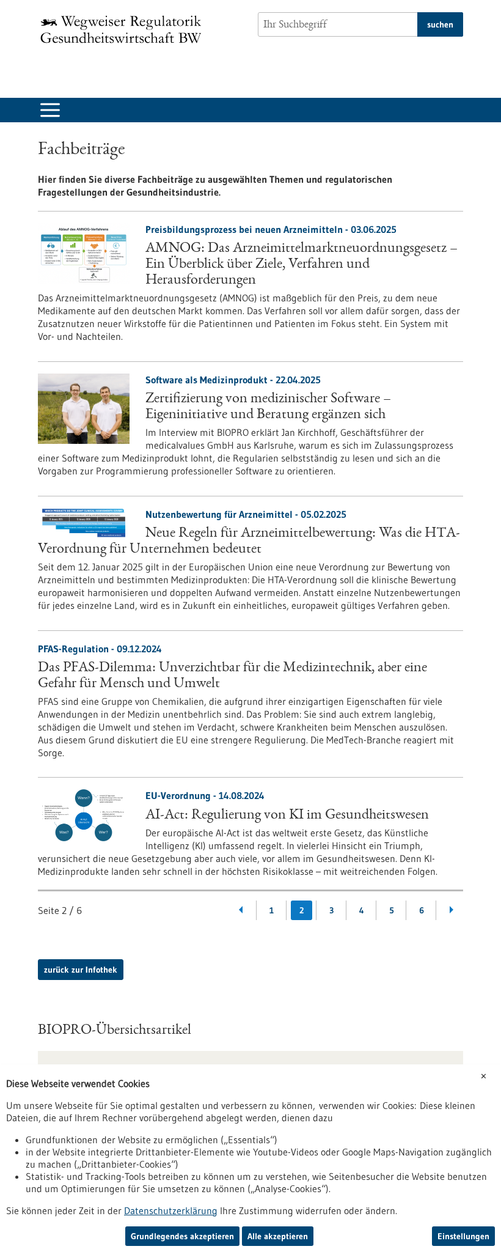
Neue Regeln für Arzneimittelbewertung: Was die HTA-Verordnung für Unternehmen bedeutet (249, 541)
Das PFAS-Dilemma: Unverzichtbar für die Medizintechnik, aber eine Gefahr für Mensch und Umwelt (232, 676)
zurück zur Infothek (80, 969)
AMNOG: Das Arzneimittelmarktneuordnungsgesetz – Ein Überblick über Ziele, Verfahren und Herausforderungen (301, 264)
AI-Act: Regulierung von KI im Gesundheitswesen (287, 815)
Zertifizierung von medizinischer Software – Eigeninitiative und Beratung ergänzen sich (268, 407)
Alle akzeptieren (277, 1236)
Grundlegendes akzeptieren (182, 1236)
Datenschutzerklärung (171, 1210)
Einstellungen (463, 1236)
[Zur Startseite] (124, 29)
